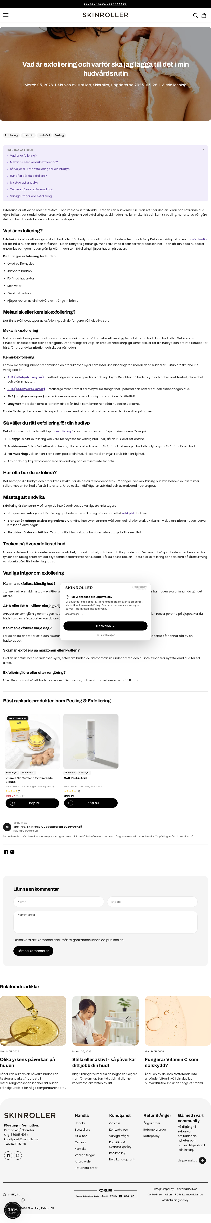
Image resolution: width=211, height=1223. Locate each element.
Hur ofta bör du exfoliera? (28, 176)
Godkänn (103, 626)
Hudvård (44, 135)
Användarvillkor (187, 1189)
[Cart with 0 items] (204, 15)
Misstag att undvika (24, 183)
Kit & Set (81, 1136)
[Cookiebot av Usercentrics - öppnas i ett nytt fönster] (128, 587)
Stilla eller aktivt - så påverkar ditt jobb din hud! (104, 1062)
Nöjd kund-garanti (122, 1159)
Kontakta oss (118, 1130)
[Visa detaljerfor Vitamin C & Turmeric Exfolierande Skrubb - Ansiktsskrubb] (32, 741)
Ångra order (83, 1161)
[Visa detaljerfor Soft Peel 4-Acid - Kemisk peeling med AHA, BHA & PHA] (90, 741)
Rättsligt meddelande (189, 1194)
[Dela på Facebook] (6, 852)
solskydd (128, 513)
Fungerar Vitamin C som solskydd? (171, 1062)
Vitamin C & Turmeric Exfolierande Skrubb (29, 780)
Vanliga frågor (85, 1155)
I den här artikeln (20, 150)
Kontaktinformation (160, 1194)
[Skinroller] (105, 15)
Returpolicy (117, 1153)
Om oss (80, 1142)
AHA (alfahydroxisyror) (25, 377)
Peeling (59, 135)
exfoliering (63, 431)
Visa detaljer (71, 614)
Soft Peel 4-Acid (75, 778)
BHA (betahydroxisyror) (26, 389)
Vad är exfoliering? (23, 156)
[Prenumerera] (202, 1160)
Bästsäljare (82, 1130)
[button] (204, 15)
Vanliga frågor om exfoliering (31, 196)
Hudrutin (28, 135)
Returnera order (86, 1168)
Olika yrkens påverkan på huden (27, 1062)
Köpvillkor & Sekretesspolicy (120, 1144)
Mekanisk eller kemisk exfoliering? (34, 162)
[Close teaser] (23, 1200)
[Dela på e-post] (12, 852)
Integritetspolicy (164, 1189)
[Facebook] (8, 1155)
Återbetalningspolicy (175, 1200)
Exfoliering (11, 135)
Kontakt (80, 1149)
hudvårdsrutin (197, 239)
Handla (80, 1123)
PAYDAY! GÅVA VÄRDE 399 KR (105, 4)
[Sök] (195, 15)
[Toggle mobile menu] (42, 15)
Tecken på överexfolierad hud (31, 189)
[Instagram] (18, 1155)
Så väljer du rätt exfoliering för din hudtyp (40, 169)
